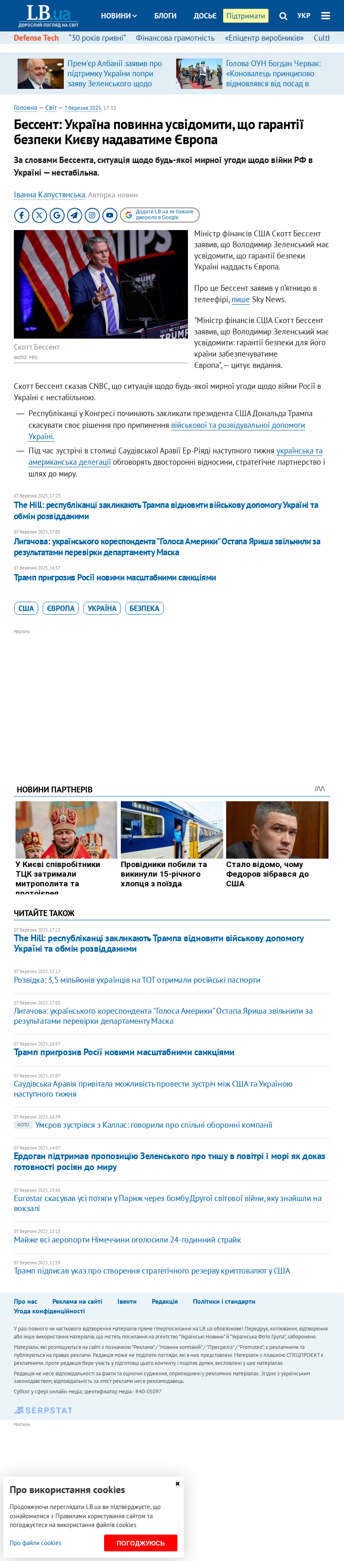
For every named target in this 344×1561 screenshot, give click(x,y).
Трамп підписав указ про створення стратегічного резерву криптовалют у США (152, 1270)
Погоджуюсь (141, 1543)
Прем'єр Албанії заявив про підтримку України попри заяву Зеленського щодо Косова (115, 78)
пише (241, 299)
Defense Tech (36, 38)
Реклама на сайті (77, 1301)
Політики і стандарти (224, 1301)
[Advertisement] (172, 695)
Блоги (165, 16)
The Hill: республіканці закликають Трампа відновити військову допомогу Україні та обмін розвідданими (166, 510)
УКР (303, 15)
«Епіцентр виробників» (264, 38)
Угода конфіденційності (49, 1311)
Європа (61, 608)
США (26, 608)
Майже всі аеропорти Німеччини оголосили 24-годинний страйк (127, 1239)
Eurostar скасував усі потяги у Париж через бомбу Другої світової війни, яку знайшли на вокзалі (168, 1203)
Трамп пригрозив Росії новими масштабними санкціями (115, 577)
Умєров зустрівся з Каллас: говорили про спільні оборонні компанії (145, 1124)
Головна (25, 107)
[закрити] (177, 1484)
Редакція (165, 1301)
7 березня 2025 (83, 107)
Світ (51, 107)
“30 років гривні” (97, 38)
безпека (144, 608)
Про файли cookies (35, 1543)
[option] (93, 73)
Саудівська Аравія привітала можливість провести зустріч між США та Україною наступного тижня (153, 1088)
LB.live (179, 47)
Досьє (205, 16)
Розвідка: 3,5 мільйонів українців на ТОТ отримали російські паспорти (137, 979)
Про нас (25, 1301)
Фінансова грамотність (175, 38)
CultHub (327, 38)
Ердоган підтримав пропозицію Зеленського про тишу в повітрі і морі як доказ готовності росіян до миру (170, 1161)
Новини (116, 16)
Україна (102, 608)
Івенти (127, 1301)
